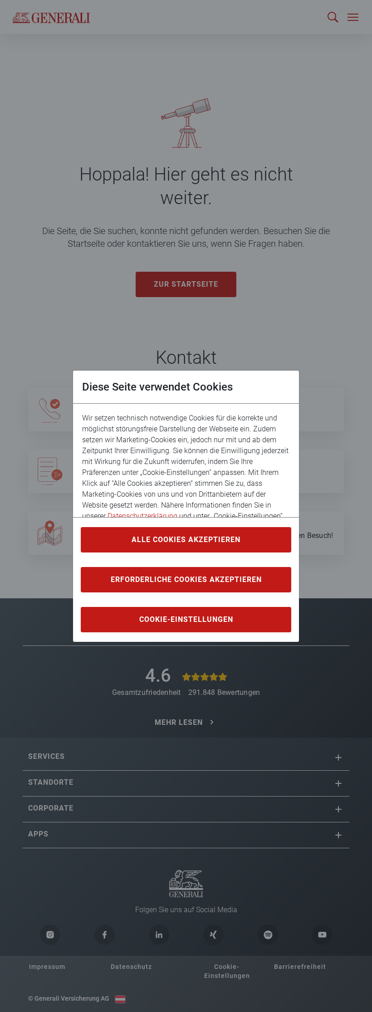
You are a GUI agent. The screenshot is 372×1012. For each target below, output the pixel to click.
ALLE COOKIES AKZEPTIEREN (186, 539)
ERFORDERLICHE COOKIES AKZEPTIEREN (186, 579)
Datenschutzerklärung (142, 516)
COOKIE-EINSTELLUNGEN (186, 619)
